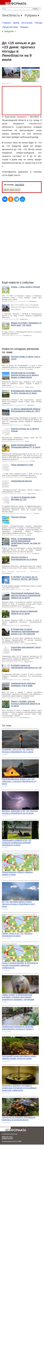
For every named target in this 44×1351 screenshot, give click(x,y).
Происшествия (10, 27)
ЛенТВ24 (19, 184)
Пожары (24, 27)
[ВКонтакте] (5, 199)
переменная (35, 123)
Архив (16, 23)
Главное (6, 23)
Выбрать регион (7, 1138)
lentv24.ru (9, 83)
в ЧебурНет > (9, 31)
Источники (27, 23)
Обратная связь (7, 1137)
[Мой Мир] (22, 199)
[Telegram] (16, 199)
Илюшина (22, 117)
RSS (20, 1141)
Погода (38, 23)
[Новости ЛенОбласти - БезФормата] (13, 3)
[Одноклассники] (10, 199)
